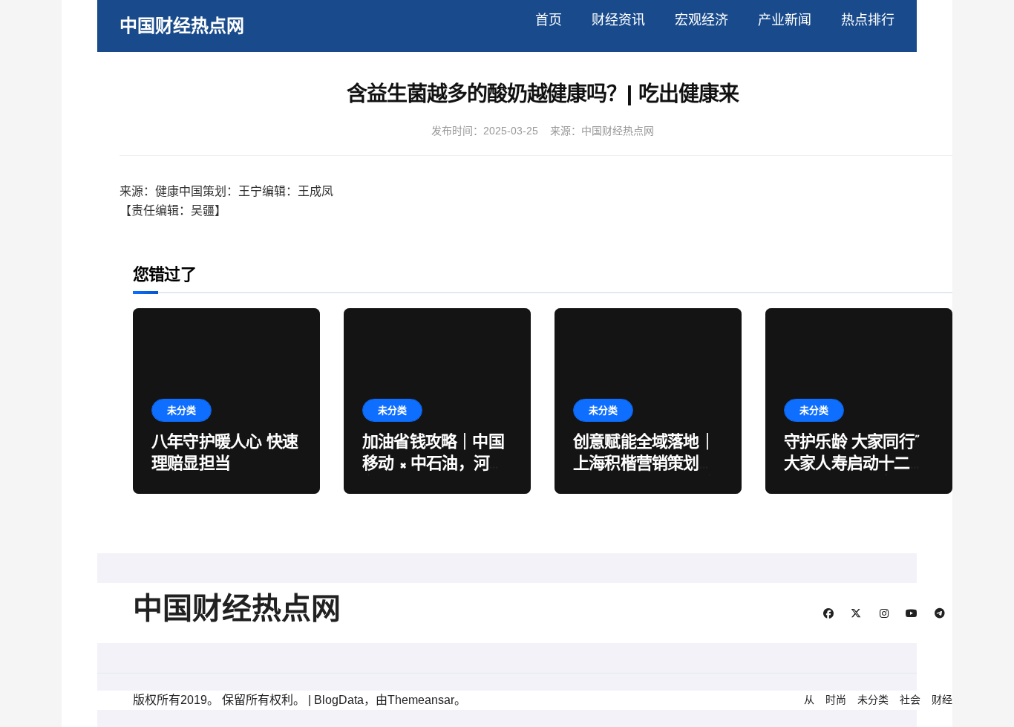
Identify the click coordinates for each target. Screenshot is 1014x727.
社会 (910, 699)
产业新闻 (784, 20)
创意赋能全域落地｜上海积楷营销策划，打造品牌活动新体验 (644, 464)
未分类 (181, 410)
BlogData (339, 700)
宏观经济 (701, 20)
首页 (548, 20)
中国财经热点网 (182, 26)
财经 (942, 699)
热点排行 (867, 20)
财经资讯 (618, 20)
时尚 (835, 699)
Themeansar (420, 700)
